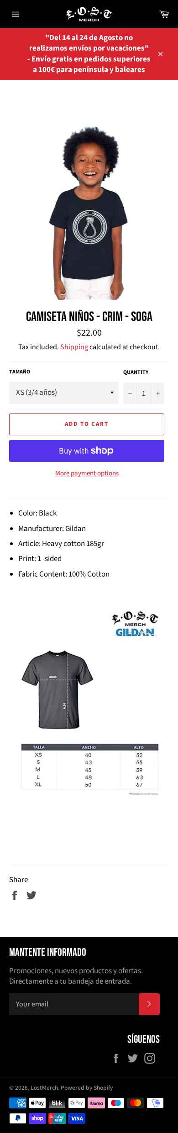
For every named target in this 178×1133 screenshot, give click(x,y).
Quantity (135, 372)
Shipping (74, 347)
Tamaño (19, 372)
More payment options (87, 473)
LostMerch (44, 1087)
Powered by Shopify (87, 1087)
